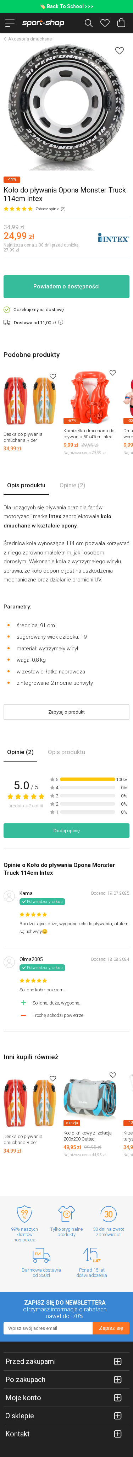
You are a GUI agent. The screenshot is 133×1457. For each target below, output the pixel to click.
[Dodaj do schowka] (119, 50)
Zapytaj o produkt (66, 712)
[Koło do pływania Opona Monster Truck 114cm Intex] (66, 107)
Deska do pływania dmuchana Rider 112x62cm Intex (23, 440)
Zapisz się (111, 1328)
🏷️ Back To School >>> (66, 6)
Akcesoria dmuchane (30, 39)
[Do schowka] (53, 376)
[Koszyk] (121, 22)
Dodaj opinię (67, 830)
